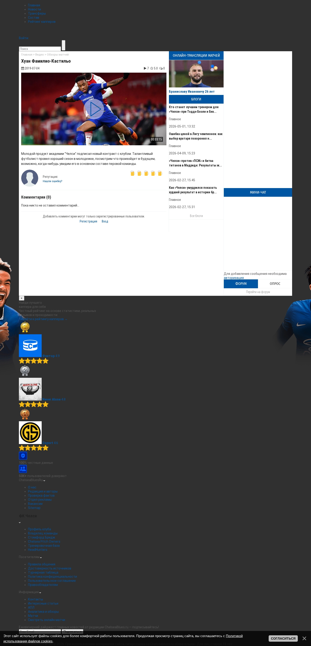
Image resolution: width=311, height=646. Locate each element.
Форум (241, 283)
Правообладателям (43, 585)
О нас (32, 487)
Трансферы (37, 13)
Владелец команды (43, 533)
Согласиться (283, 638)
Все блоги (196, 216)
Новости (34, 9)
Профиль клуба (39, 529)
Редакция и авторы (43, 491)
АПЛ (31, 607)
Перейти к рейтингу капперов (43, 319)
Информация (29, 592)
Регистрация (88, 221)
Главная (34, 5)
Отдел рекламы (40, 499)
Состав (33, 17)
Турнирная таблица (43, 572)
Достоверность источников (49, 568)
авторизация (234, 278)
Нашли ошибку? (52, 181)
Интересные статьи (43, 603)
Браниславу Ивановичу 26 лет (192, 91)
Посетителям (29, 557)
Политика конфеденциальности (52, 576)
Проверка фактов (41, 495)
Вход (105, 221)
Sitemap (34, 508)
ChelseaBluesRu (31, 480)
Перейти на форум (258, 292)
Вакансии (35, 504)
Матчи (33, 616)
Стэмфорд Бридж (41, 537)
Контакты (35, 599)
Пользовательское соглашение (52, 580)
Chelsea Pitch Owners (44, 541)
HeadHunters (37, 550)
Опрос (275, 283)
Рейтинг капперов (42, 21)
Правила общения (41, 564)
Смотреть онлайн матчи (46, 620)
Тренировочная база (44, 545)
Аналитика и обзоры (43, 611)
